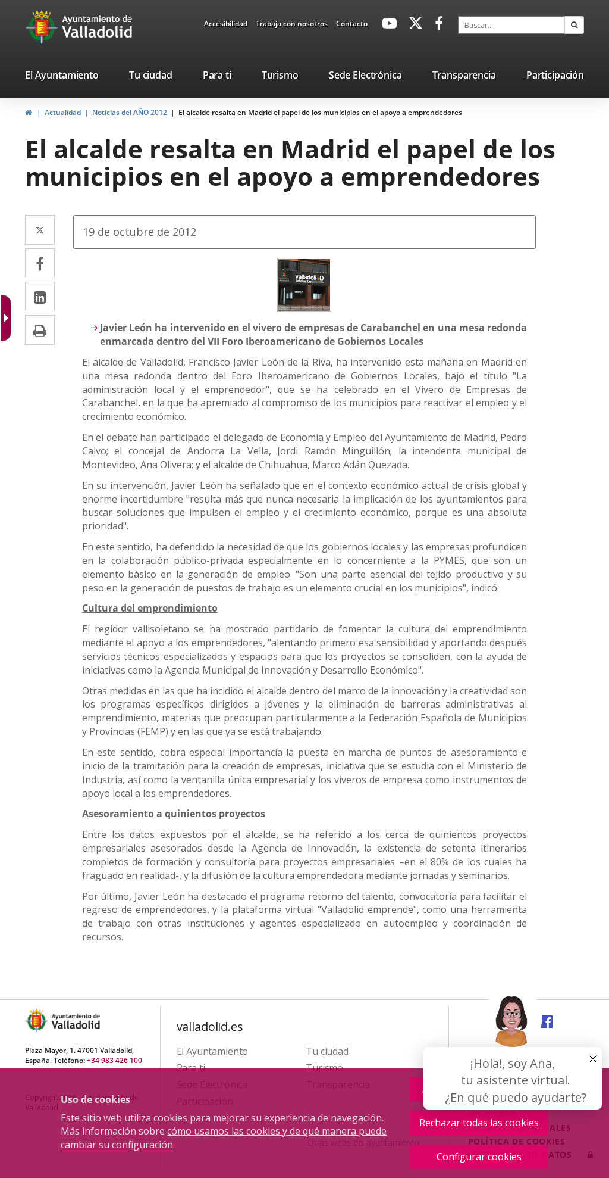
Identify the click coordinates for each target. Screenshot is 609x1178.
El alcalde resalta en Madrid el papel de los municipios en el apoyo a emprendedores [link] (320, 112)
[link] (225, 25)
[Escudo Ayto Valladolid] (37, 1020)
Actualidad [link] (63, 112)
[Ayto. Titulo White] (97, 27)
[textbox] (511, 25)
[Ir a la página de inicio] (43, 27)
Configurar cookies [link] (479, 1156)
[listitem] (62, 77)
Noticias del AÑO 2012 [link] (129, 112)
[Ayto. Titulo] (75, 1020)
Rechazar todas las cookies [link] (479, 1122)
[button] (574, 25)
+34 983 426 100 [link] (114, 1060)
